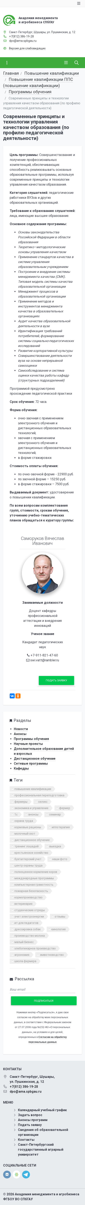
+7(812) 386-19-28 (21, 36)
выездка (55, 846)
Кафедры (21, 768)
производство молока (29, 935)
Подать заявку (56, 680)
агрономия (21, 954)
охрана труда (23, 820)
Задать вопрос (30, 1115)
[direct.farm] (16, 1174)
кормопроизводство (28, 897)
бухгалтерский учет (27, 859)
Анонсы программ (32, 1120)
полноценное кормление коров (35, 872)
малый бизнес (24, 942)
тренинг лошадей (26, 846)
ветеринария (23, 903)
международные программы (34, 878)
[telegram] (26, 1174)
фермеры (20, 801)
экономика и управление (31, 808)
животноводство (52, 954)
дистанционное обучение (32, 840)
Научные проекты (28, 744)
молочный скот (24, 833)
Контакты (26, 1140)
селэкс (42, 801)
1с (16, 814)
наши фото (59, 859)
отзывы (60, 916)
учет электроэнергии (29, 916)
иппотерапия (61, 827)
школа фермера (25, 961)
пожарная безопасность (31, 891)
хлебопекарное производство (35, 948)
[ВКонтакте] (12, 695)
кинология (58, 929)
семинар (55, 814)
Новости (21, 729)
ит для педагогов (26, 923)
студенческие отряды (29, 910)
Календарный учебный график (42, 1110)
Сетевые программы (31, 763)
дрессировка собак (27, 929)
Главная (11, 73)
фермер (64, 808)
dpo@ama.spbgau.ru (23, 40)
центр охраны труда (28, 865)
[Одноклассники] (17, 695)
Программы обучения (30, 91)
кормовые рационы (27, 827)
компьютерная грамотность (33, 884)
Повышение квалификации (51, 73)
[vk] (7, 1174)
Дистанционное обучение (34, 759)
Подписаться (43, 1000)
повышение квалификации (32, 789)
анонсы (33, 814)
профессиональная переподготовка (39, 795)
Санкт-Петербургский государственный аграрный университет (40, 1149)
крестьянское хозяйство (31, 852)
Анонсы (20, 734)
